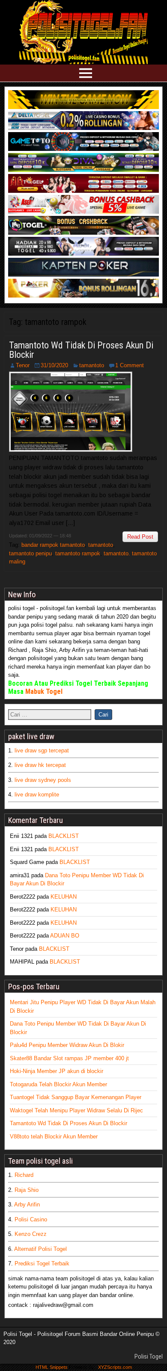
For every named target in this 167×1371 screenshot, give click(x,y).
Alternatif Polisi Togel (40, 1249)
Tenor (23, 365)
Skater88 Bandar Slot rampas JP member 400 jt (69, 1058)
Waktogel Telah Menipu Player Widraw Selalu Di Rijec (76, 1110)
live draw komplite (37, 794)
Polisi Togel (148, 1356)
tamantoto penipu (30, 553)
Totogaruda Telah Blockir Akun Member (58, 1084)
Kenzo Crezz (31, 1234)
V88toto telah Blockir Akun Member (54, 1136)
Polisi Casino (31, 1219)
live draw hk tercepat (40, 765)
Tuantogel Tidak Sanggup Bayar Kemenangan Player (75, 1097)
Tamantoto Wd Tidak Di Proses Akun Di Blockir (81, 350)
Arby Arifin (27, 1204)
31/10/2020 (54, 365)
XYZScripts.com (115, 1367)
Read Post (140, 537)
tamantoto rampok (77, 553)
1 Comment (129, 365)
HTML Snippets (52, 1367)
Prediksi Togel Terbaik (42, 1263)
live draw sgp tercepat (42, 750)
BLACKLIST (63, 836)
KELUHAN (64, 896)
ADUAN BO (64, 935)
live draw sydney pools (43, 780)
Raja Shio (27, 1190)
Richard (24, 1175)
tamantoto (91, 365)
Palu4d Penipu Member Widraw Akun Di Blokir (67, 1045)
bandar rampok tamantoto (53, 545)
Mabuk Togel (44, 691)
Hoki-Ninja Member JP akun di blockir (56, 1071)
